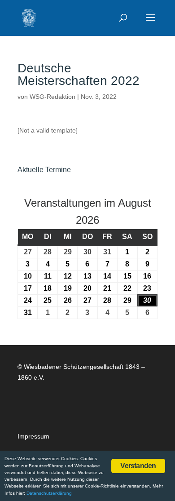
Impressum (33, 436)
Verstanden (138, 466)
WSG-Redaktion (52, 96)
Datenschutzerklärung (49, 493)
